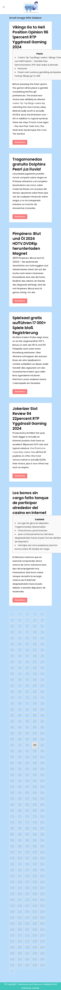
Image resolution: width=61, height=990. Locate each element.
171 (19, 816)
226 (19, 882)
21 (20, 638)
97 (27, 727)
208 (34, 858)
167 (27, 810)
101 (19, 733)
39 (42, 656)
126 (20, 763)
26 (19, 644)
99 (42, 727)
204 (42, 852)
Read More (20, 142)
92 (27, 721)
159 (42, 798)
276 (19, 941)
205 (12, 858)
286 (19, 953)
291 (20, 959)
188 (35, 834)
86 (19, 715)
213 (35, 864)
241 (20, 900)
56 (19, 679)
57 (27, 679)
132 (27, 769)
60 (12, 685)
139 (42, 775)
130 (12, 769)
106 (20, 739)
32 (27, 650)
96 (19, 727)
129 (42, 763)
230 (12, 888)
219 (42, 870)
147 (27, 787)
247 (27, 905)
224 (42, 876)
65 (12, 691)
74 (42, 697)
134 (42, 769)
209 (42, 858)
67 (27, 691)
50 (12, 674)
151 (19, 792)
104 (42, 733)
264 (42, 923)
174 (42, 816)
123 (35, 757)
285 (12, 953)
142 (27, 781)
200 (12, 852)
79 (42, 703)
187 (27, 834)
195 (12, 846)
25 (12, 644)
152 (27, 792)
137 (27, 775)
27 (27, 644)
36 (19, 656)
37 (27, 656)
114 (42, 745)
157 (27, 798)
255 (12, 917)
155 (12, 798)
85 (12, 715)
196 (20, 846)
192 (27, 840)
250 (12, 911)
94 (42, 721)
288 (34, 953)
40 (12, 662)
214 (42, 864)
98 (34, 727)
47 (27, 668)
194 (42, 840)
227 (27, 882)
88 (34, 715)
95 (12, 727)
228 (34, 882)
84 (42, 709)
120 (12, 757)
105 (12, 739)
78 (34, 703)
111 (20, 745)
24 (42, 638)
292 (27, 959)
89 (42, 715)
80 (12, 709)
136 (20, 775)
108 (35, 739)
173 (35, 816)
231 (20, 888)
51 (20, 674)
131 (19, 769)
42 (27, 662)
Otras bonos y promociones (32, 530)
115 (12, 751)
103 (35, 733)
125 (12, 763)
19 (42, 632)
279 (42, 941)
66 (19, 691)
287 (27, 953)
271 (20, 935)
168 (35, 810)
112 (27, 745)
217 (27, 870)
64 (42, 685)
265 (12, 929)
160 (12, 804)
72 (27, 697)
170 (12, 816)
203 (34, 852)
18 (35, 632)
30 (12, 650)
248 (34, 905)
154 (42, 792)
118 (34, 751)
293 (34, 959)
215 (12, 870)
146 (20, 787)
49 (42, 668)
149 (42, 787)
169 (42, 810)
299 (42, 965)
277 (27, 941)
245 (12, 905)
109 (42, 739)
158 (35, 798)
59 (42, 679)
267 (27, 929)
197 (27, 846)
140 (12, 781)
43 (34, 662)
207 (27, 858)
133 (35, 769)
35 (12, 656)
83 (34, 709)
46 (19, 668)
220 (12, 876)
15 (12, 632)
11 (19, 626)
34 (42, 650)
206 (19, 858)
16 (20, 632)
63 (34, 685)
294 (42, 959)
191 (19, 840)
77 (27, 703)
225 (12, 882)
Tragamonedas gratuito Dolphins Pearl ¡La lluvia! (29, 164)
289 (42, 953)
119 (42, 751)
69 (42, 691)
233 (34, 888)
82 (27, 709)
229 (42, 882)
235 (12, 894)
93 (34, 721)
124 (42, 757)
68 (34, 691)
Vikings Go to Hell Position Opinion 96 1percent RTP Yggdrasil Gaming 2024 (30, 37)
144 (42, 781)
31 (20, 650)
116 (19, 751)
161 (19, 804)
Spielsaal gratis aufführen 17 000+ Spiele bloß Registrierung (29, 325)
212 (27, 864)
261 (20, 923)
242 (27, 900)
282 (27, 947)
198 (35, 846)
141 (19, 781)
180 (12, 828)
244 (42, 900)
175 (12, 822)
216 (20, 870)
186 (20, 834)
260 (12, 923)
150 (12, 792)
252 (27, 911)
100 (12, 733)
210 (12, 864)
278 (34, 941)
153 (35, 792)
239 (42, 894)
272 (27, 935)
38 (34, 656)
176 (20, 822)
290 (12, 959)
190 (12, 840)
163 (35, 804)
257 (27, 917)
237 (27, 894)
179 (42, 822)
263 (34, 923)
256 (19, 917)
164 (42, 804)
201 (20, 852)
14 (42, 626)
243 (34, 900)
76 (19, 703)
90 (12, 721)
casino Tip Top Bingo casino (27, 103)
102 (27, 733)
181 (19, 828)
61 (20, 685)
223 (34, 876)
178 (35, 822)
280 (12, 947)
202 (27, 852)
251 (20, 911)
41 (20, 662)
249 (42, 905)
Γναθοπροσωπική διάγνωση (29, 984)
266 (19, 929)
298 (34, 965)
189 (42, 834)
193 (35, 840)
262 (27, 923)
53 (34, 674)
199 (42, 846)
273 (34, 935)
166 (20, 810)
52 (27, 674)
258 (34, 917)
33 (34, 650)
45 (12, 668)
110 (12, 745)
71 (20, 697)
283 (34, 947)
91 (20, 721)
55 (12, 679)
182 (27, 828)
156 (20, 798)
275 (12, 941)
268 (34, 929)
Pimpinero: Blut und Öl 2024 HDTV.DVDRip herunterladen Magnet (26, 243)
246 (19, 905)
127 (27, 763)
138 (35, 775)
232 (27, 888)
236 (19, 894)
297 (27, 965)
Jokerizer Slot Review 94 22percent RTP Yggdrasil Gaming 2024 (29, 418)
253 (34, 911)
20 (12, 638)
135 (12, 775)
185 (12, 834)
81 (20, 709)
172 (27, 816)
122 (27, 757)
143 (35, 781)
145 (12, 787)
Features (22, 68)
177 (27, 822)
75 (12, 703)
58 (34, 679)
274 (42, 935)
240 (12, 900)
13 (35, 626)
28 (34, 644)
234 (42, 888)
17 (27, 632)
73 (34, 697)
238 (34, 894)
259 (42, 917)
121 (19, 757)
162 (27, 804)
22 (27, 638)
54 (42, 674)
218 (35, 870)
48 (34, 668)
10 (12, 626)
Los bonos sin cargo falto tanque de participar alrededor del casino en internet (30, 502)
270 (12, 935)
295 (12, 965)
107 (27, 739)
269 (42, 929)
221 (20, 876)
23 (34, 638)
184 (42, 828)
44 (42, 662)
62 (27, 685)
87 (27, 715)
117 (27, 751)
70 (12, 697)
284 (42, 947)
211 (19, 864)
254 (42, 911)
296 (19, 965)
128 (35, 763)
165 (12, 810)
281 (20, 947)
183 (35, 828)
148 (35, 787)
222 (27, 876)
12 (27, 626)
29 (42, 644)
